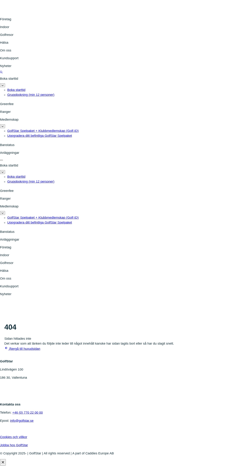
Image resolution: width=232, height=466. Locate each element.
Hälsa (4, 42)
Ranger (5, 112)
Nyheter (5, 66)
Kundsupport (9, 58)
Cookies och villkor (13, 437)
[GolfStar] (18, 13)
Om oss (5, 50)
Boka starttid (9, 78)
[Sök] (1, 72)
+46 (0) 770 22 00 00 (27, 412)
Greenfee (7, 104)
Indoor (4, 27)
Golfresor (6, 35)
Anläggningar (9, 153)
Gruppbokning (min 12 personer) (30, 95)
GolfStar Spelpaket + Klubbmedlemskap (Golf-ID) (43, 131)
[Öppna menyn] (1, 160)
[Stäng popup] (3, 462)
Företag (5, 19)
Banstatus (7, 145)
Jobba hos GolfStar (14, 445)
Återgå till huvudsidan (24, 349)
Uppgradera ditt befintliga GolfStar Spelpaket (39, 136)
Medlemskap (9, 119)
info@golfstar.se (22, 421)
